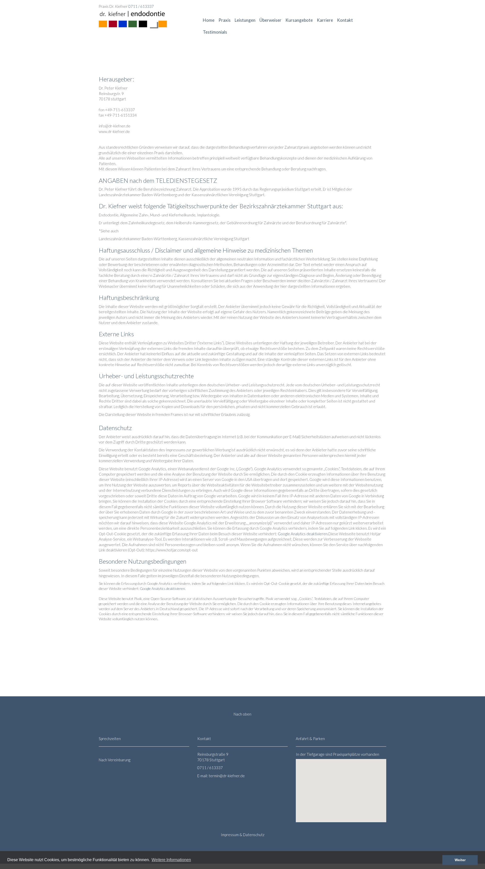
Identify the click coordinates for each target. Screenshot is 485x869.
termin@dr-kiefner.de (227, 775)
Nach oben (242, 714)
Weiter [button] (460, 860)
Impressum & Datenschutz (242, 834)
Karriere (325, 20)
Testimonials (215, 32)
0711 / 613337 (141, 6)
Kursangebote (299, 20)
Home (208, 20)
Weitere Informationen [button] (171, 860)
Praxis (225, 20)
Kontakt (345, 20)
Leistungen (245, 20)
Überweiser (270, 20)
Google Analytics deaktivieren (303, 533)
